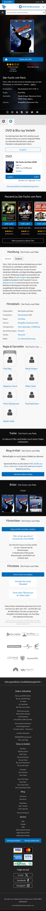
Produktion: (7, 89)
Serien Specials (23, 809)
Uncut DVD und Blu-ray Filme (23, 719)
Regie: (5, 92)
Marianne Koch (35, 96)
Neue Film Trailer (23, 779)
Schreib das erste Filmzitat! (23, 582)
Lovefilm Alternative (23, 733)
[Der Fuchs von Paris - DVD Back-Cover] (36, 503)
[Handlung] (7, 112)
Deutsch (21, 331)
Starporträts (23, 466)
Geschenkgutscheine (23, 726)
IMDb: (5, 338)
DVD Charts (23, 754)
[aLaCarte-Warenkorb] (42, 2)
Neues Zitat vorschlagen (23, 574)
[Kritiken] (32, 112)
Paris (20, 327)
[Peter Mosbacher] (9, 395)
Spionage (26, 327)
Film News (23, 796)
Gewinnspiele (36, 466)
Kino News (23, 799)
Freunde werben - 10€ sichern (23, 729)
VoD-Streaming (23, 717)
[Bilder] (27, 112)
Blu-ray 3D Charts (23, 765)
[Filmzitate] (38, 112)
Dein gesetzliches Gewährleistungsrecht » (23, 186)
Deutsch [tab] (8, 258)
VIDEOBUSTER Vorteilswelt (23, 737)
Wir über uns (8, 899)
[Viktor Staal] (31, 377)
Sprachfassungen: (10, 331)
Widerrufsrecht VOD (23, 833)
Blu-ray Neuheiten (23, 757)
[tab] (3, 122)
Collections (13, 466)
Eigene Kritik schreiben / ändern (23, 529)
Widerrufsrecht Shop (23, 835)
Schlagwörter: (8, 327)
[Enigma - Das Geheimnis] (9, 211)
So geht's (23, 149)
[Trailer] (12, 112)
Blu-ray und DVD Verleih (23, 696)
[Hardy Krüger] (31, 360)
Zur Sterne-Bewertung (26, 338)
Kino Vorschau (23, 772)
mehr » (33, 84)
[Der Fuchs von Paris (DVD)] (10, 167)
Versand (37, 180)
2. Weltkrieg (35, 327)
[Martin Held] (9, 412)
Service (23, 816)
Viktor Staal (22, 99)
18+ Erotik (23, 701)
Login (38, 2)
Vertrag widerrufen (32, 840)
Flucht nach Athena (25, 228)
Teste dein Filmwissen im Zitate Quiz (23, 594)
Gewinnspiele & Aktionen (23, 723)
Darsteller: (7, 96)
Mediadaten (23, 902)
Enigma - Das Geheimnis (9, 228)
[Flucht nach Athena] (25, 211)
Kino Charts (23, 775)
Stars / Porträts (23, 806)
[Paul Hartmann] (31, 395)
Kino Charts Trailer (23, 785)
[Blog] (22, 112)
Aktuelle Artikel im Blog (23, 474)
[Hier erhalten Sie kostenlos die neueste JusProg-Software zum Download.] (23, 864)
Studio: (5, 334)
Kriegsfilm (22, 102)
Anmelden (8, 2)
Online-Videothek (23, 691)
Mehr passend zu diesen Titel (23, 240)
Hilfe (23, 821)
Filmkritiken (23, 803)
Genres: (6, 102)
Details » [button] (19, 171)
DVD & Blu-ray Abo (23, 711)
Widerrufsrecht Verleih (23, 830)
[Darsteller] (17, 112)
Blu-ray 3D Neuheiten (23, 763)
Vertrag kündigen (14, 840)
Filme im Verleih (23, 744)
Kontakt (23, 824)
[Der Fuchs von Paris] (22, 36)
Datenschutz (19, 899)
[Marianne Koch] (9, 377)
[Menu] (2, 12)
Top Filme (23, 749)
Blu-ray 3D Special (23, 813)
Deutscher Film (32, 102)
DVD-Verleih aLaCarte (31, 7)
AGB (23, 827)
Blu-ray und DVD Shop (23, 699)
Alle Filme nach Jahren (23, 707)
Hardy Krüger (23, 96)
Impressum (28, 899)
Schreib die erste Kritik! (23, 538)
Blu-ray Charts (23, 760)
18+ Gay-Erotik (23, 704)
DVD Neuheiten (23, 751)
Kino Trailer (23, 782)
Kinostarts (23, 769)
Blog (28, 469)
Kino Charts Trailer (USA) (23, 788)
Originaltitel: (8, 311)
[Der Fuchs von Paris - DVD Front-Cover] (8, 503)
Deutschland (23, 89)
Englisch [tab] (18, 258)
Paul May (21, 92)
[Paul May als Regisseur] (9, 360)
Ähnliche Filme (9, 234)
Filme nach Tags (23, 740)
